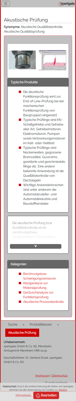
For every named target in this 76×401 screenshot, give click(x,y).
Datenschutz (60, 375)
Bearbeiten (48, 395)
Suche (12, 324)
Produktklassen (41, 324)
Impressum (42, 375)
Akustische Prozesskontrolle (43, 302)
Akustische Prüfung (22, 332)
